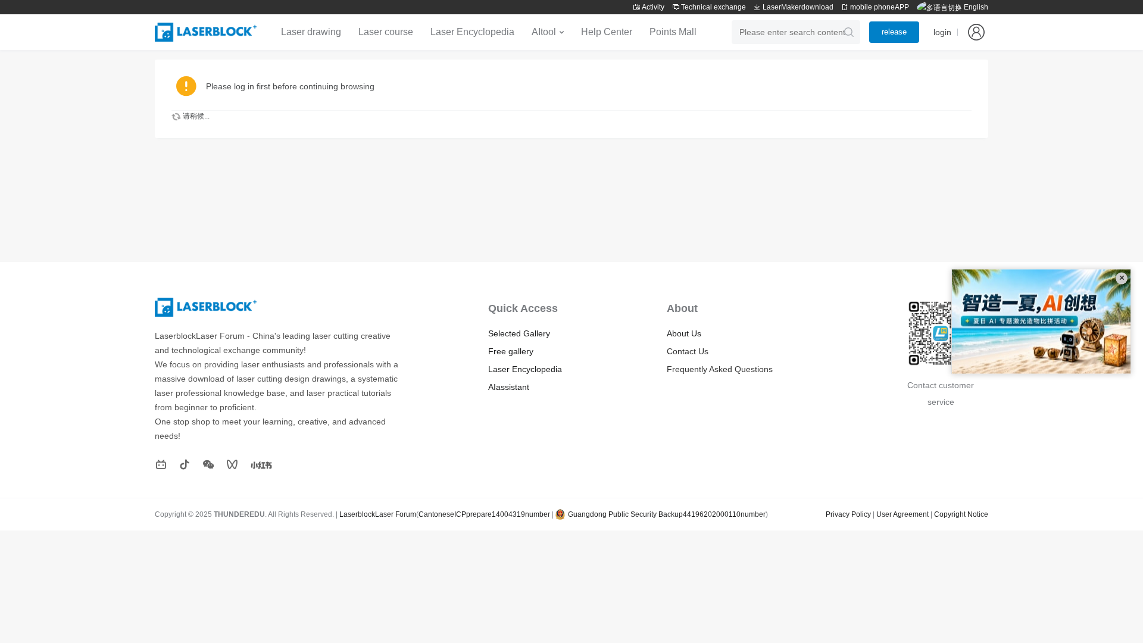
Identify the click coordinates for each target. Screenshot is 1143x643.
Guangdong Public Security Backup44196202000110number (667, 514)
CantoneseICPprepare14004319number (484, 514)
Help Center (606, 32)
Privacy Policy (848, 514)
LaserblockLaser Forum (377, 514)
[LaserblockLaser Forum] (206, 32)
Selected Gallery (519, 333)
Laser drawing (311, 32)
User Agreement (902, 514)
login (942, 32)
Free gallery (510, 351)
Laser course (385, 32)
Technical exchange (712, 7)
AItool (544, 32)
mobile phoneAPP (878, 7)
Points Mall (673, 32)
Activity (652, 7)
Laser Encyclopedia (472, 32)
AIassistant (508, 387)
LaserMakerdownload (798, 7)
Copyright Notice (961, 514)
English (975, 7)
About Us (684, 333)
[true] (849, 32)
